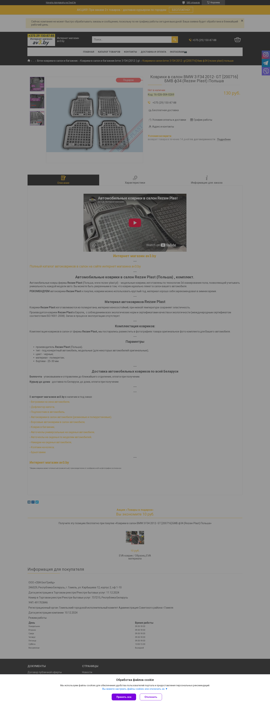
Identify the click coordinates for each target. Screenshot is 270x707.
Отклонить (151, 697)
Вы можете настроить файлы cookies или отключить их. (133, 688)
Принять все (123, 697)
